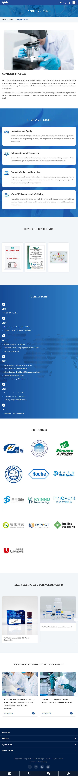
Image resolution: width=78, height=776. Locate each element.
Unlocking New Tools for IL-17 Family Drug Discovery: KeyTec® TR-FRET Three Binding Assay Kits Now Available (19, 704)
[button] (76, 620)
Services (5, 738)
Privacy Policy (42, 762)
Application (7, 744)
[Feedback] (68, 773)
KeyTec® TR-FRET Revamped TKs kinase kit (57, 627)
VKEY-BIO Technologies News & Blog (39, 664)
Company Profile (22, 19)
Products (6, 733)
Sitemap (33, 762)
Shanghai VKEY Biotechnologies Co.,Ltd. (36, 759)
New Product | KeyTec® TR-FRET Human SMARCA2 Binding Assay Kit (57, 700)
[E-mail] (9, 773)
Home (4, 19)
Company (11, 19)
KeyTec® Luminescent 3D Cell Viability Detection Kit (17, 639)
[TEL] (29, 773)
